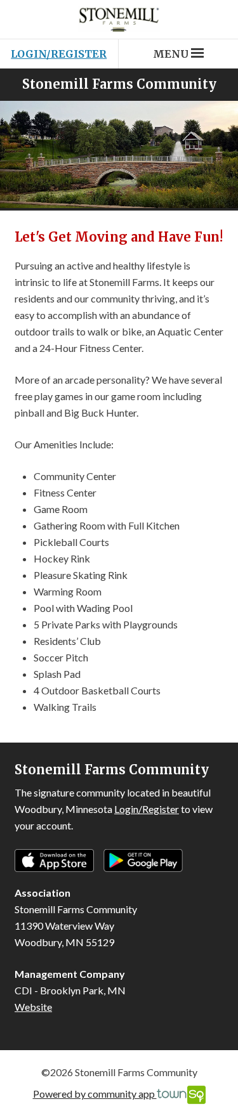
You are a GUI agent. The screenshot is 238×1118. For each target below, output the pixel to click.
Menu (170, 54)
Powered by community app (95, 1094)
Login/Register (59, 54)
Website (33, 1007)
